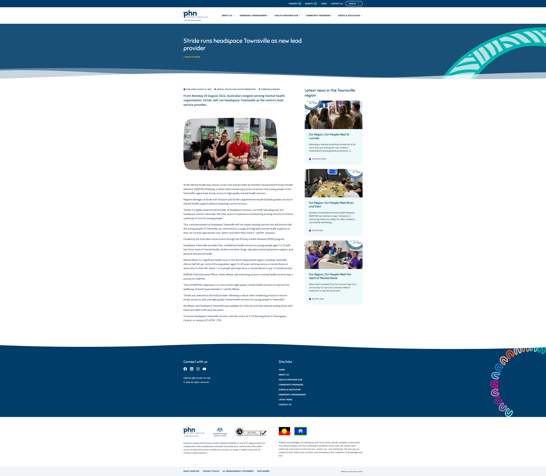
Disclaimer (263, 471)
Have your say (191, 471)
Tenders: (293, 3)
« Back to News (191, 56)
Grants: (309, 3)
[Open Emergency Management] (269, 15)
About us (284, 374)
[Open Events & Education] (362, 15)
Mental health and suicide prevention (236, 89)
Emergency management (292, 394)
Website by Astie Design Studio (352, 471)
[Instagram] (198, 369)
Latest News (285, 399)
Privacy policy (211, 471)
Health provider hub (290, 379)
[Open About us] (234, 15)
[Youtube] (204, 369)
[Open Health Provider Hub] (300, 15)
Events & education (290, 389)
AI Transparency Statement (238, 471)
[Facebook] (185, 369)
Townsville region (270, 89)
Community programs (291, 384)
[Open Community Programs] (332, 15)
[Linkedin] (191, 369)
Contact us (285, 404)
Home (282, 369)
